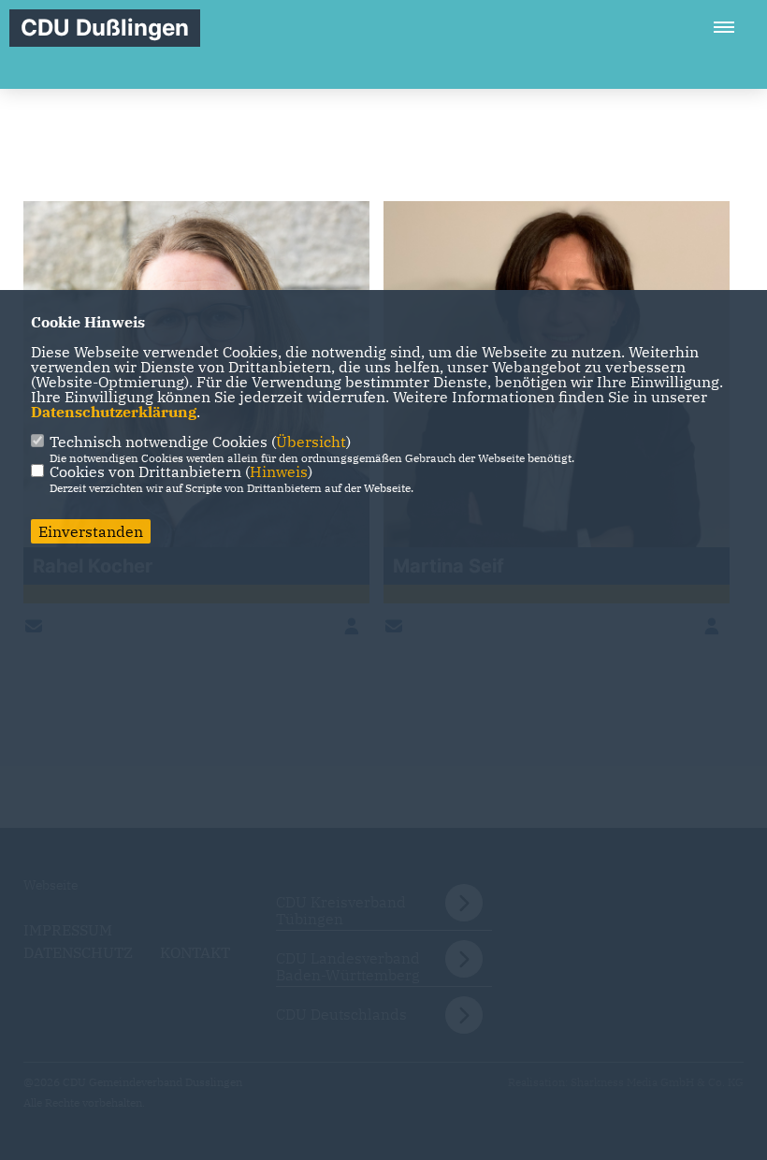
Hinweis (279, 471)
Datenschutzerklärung (113, 411)
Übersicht (311, 441)
